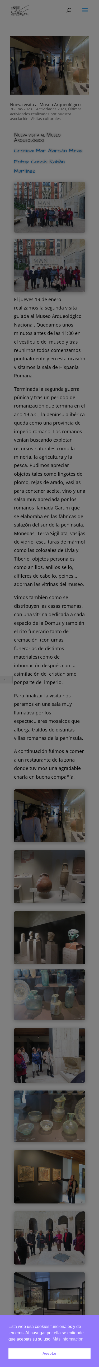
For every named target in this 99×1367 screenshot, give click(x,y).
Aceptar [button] (49, 1353)
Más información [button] (68, 1339)
